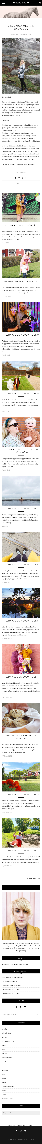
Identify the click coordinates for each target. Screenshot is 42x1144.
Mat (3, 1074)
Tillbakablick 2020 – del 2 (21, 850)
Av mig (4, 1029)
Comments (21, 172)
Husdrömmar (7, 1058)
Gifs (3, 1049)
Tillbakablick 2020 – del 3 (21, 794)
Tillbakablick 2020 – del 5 (21, 621)
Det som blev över (8, 1041)
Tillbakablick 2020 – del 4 (21, 677)
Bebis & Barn (6, 1033)
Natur (4, 1082)
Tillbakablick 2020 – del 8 (21, 393)
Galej (3, 1045)
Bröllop (4, 1037)
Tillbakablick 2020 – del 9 (21, 335)
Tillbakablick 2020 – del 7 (21, 508)
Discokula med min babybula (12, 977)
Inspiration (6, 1066)
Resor (4, 1091)
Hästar (4, 1054)
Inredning (5, 1062)
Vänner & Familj (7, 1099)
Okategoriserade (8, 1086)
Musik (4, 1078)
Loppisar (5, 1070)
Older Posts (33, 879)
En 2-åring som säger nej (21, 281)
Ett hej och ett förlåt (21, 225)
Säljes (4, 1095)
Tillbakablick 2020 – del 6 (21, 564)
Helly (22, 183)
